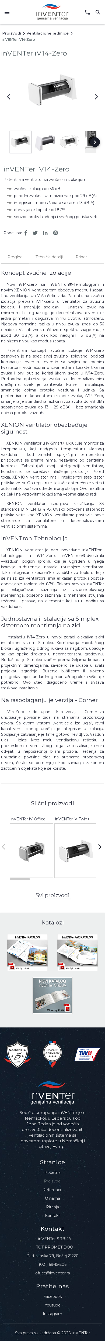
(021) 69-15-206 (52, 1264)
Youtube (53, 1305)
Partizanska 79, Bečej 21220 (52, 1255)
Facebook (52, 1296)
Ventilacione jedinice (48, 33)
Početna (52, 1172)
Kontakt (52, 1215)
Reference (52, 1189)
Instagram (52, 1313)
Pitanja (52, 1207)
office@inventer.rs (52, 1273)
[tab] (15, 256)
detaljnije (31, 873)
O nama (52, 1198)
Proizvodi (11, 33)
